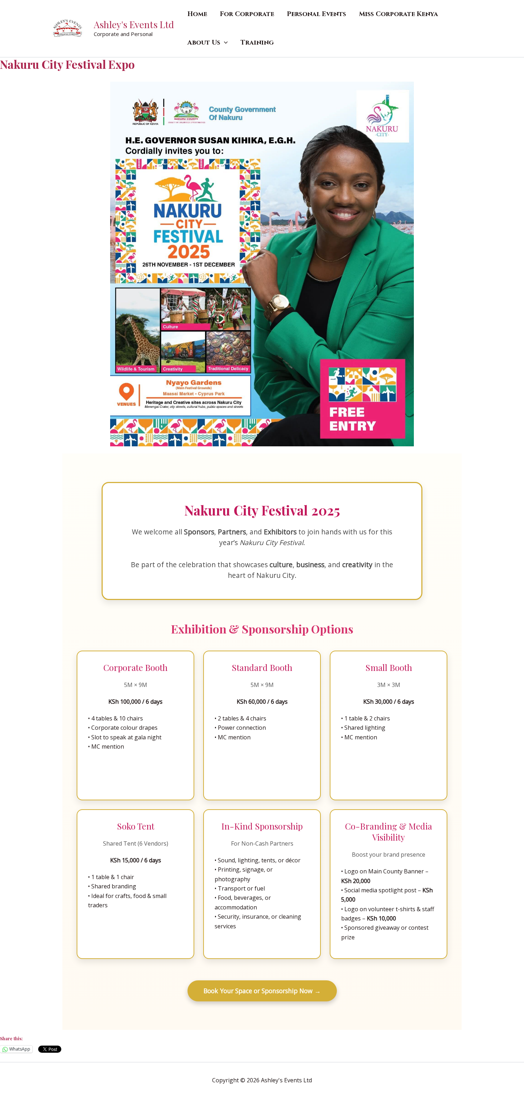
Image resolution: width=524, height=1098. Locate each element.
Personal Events (316, 14)
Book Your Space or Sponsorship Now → (262, 990)
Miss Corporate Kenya (398, 14)
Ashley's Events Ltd (134, 24)
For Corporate (247, 14)
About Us (203, 42)
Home (197, 14)
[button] (224, 43)
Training (257, 42)
